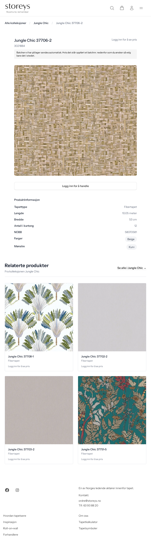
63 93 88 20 (90, 505)
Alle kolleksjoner (15, 23)
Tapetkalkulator (88, 522)
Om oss (83, 515)
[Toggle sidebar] (141, 8)
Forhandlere (10, 534)
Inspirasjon (10, 522)
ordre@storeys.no (90, 501)
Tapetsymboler (88, 528)
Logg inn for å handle (75, 186)
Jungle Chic (41, 23)
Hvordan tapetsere (14, 515)
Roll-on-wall (10, 528)
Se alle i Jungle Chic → (131, 268)
